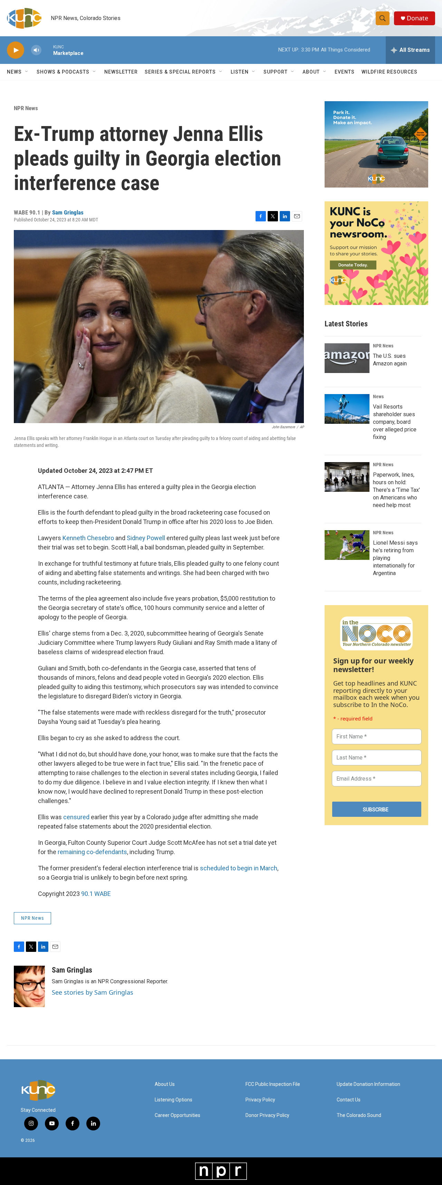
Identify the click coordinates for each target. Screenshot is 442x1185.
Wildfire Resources (389, 72)
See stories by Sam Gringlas (92, 992)
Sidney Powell (146, 538)
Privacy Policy (260, 1099)
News (378, 396)
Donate (417, 18)
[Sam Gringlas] (29, 986)
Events (345, 72)
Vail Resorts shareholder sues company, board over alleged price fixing (394, 421)
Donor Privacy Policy (267, 1115)
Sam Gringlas (68, 212)
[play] (15, 50)
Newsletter (121, 72)
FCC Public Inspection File (273, 1084)
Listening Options (173, 1099)
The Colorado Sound (359, 1115)
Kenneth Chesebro (88, 538)
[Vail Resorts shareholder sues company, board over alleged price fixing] (347, 409)
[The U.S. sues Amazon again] (347, 358)
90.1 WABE (96, 893)
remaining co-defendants (92, 852)
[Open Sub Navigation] (27, 72)
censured (76, 817)
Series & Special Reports (180, 72)
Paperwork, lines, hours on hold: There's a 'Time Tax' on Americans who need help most (396, 489)
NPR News (26, 108)
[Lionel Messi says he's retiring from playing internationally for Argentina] (347, 545)
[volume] (36, 50)
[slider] (47, 50)
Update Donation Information (368, 1084)
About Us (165, 1084)
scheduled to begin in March (238, 868)
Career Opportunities (177, 1115)
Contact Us (349, 1099)
